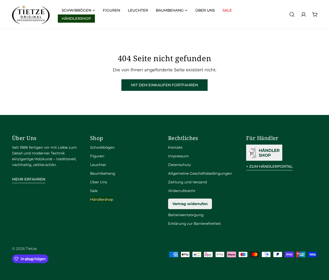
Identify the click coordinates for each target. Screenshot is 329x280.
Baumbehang (102, 173)
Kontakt (175, 147)
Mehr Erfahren (28, 179)
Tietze (31, 248)
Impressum (178, 156)
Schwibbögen (102, 147)
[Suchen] (292, 14)
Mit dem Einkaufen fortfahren (164, 85)
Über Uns (98, 182)
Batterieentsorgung (186, 215)
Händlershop (101, 199)
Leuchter (98, 164)
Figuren (97, 156)
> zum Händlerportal (269, 166)
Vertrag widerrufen (190, 203)
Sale (94, 190)
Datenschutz (179, 164)
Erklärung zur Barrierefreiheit (194, 223)
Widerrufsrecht (181, 190)
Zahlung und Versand (187, 182)
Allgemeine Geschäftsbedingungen (200, 173)
